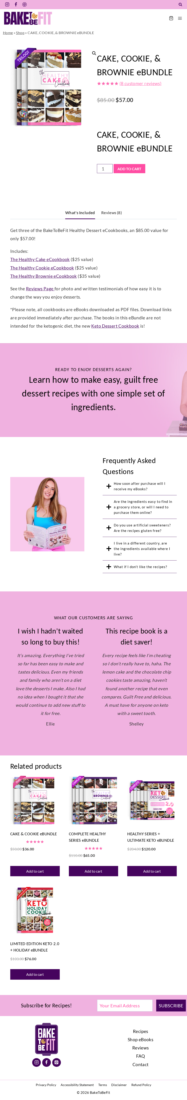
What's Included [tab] (80, 212)
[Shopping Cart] (171, 18)
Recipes (140, 1080)
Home (8, 32)
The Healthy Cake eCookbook (40, 259)
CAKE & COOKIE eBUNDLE (33, 883)
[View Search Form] (180, 4)
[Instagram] (7, 4)
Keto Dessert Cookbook (115, 326)
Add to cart (129, 169)
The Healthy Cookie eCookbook (42, 267)
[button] (93, 52)
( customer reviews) (140, 83)
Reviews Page (40, 288)
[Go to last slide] (6, 685)
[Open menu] (180, 18)
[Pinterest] (24, 4)
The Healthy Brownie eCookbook (43, 276)
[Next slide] (180, 685)
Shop (20, 32)
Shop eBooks (140, 1089)
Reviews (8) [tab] (111, 212)
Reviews (140, 1097)
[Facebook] (16, 4)
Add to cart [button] (35, 920)
